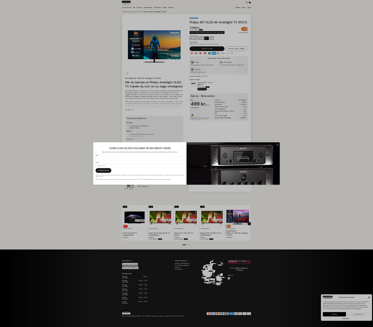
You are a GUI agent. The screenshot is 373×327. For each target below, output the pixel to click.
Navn (97, 155)
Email (97, 162)
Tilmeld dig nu (103, 170)
